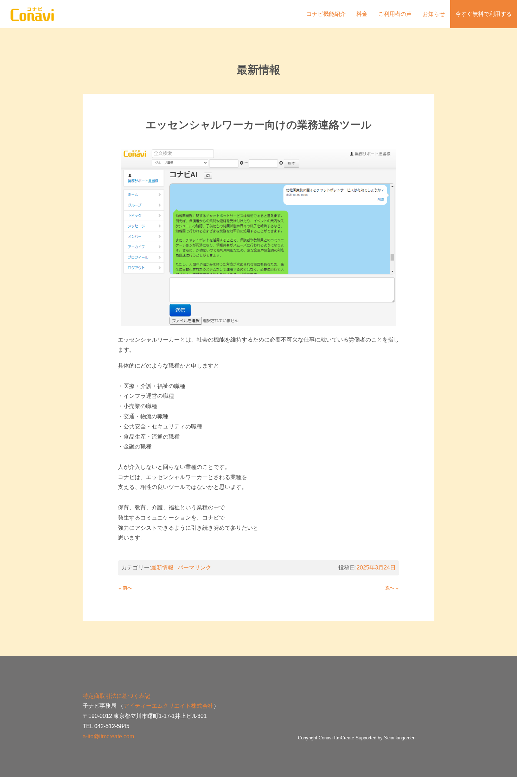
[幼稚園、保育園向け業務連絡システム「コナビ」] (32, 10)
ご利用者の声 (395, 14)
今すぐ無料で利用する (483, 14)
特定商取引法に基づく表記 (116, 696)
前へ (125, 587)
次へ (392, 587)
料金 (362, 14)
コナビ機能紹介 (326, 14)
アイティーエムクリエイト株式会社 (168, 706)
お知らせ (433, 14)
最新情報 (162, 568)
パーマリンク (194, 568)
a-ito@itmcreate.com (108, 736)
